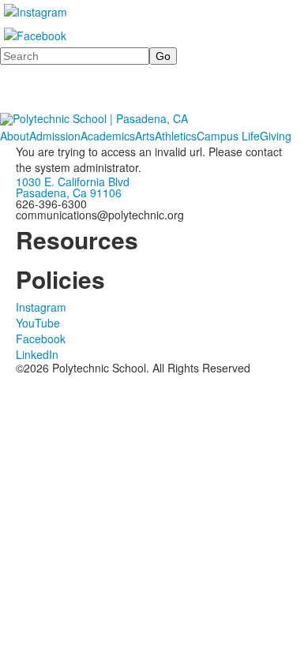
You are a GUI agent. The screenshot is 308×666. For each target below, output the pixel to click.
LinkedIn (37, 354)
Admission (55, 136)
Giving (275, 136)
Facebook (41, 338)
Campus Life (228, 136)
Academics (108, 136)
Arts (145, 136)
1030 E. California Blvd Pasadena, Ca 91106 (73, 187)
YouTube (38, 323)
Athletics (176, 136)
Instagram (41, 307)
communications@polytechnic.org (100, 215)
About (14, 136)
